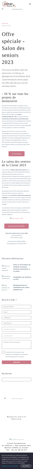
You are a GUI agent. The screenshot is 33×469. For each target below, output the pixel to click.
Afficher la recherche (29, 379)
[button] (26, 4)
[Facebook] (3, 251)
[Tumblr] (10, 251)
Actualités (5, 23)
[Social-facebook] (13, 426)
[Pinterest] (8, 251)
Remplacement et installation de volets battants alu (21, 287)
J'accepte (25, 466)
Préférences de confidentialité (10, 466)
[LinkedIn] (13, 251)
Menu (30, 4)
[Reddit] (15, 251)
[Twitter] (5, 251)
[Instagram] (19, 426)
